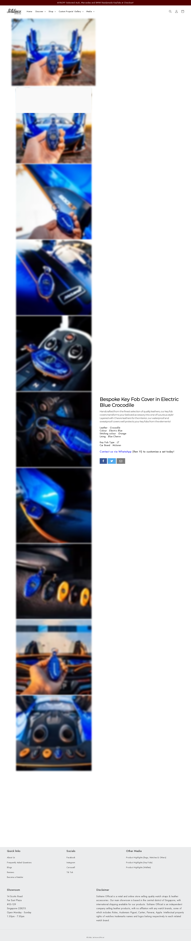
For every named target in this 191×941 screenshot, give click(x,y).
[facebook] (103, 461)
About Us (11, 857)
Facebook (71, 857)
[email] (121, 461)
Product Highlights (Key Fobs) (139, 862)
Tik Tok (70, 872)
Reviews (10, 872)
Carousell (71, 867)
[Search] (170, 11)
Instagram (71, 862)
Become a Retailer (15, 877)
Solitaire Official (98, 937)
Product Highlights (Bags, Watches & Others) (146, 857)
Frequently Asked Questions (19, 862)
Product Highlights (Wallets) (138, 867)
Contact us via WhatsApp (115, 451)
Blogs (9, 867)
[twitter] (112, 461)
